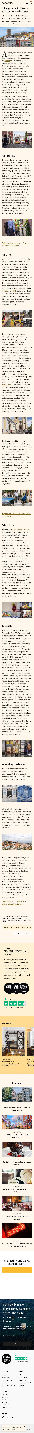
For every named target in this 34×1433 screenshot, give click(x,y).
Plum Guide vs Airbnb (8, 1385)
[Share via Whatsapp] (22, 933)
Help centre (22, 1375)
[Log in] (28, 3)
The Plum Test (6, 1405)
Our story (5, 1397)
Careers (4, 1407)
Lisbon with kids (10, 291)
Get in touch (23, 1377)
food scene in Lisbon (21, 529)
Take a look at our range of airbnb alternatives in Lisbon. (16, 244)
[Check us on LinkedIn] (12, 1417)
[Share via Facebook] (15, 933)
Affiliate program (7, 1380)
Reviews (21, 1385)
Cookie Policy (11, 1429)
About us (4, 1395)
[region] (17, 1047)
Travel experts (23, 1380)
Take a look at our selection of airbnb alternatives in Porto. (14, 902)
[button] (7, 2)
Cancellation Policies (25, 1383)
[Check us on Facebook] (8, 1417)
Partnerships (6, 1377)
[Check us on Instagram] (3, 1417)
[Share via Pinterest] (26, 933)
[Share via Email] (30, 933)
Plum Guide (6, 384)
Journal (4, 1383)
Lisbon (7, 60)
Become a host (7, 1375)
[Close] (24, 1426)
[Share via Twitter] (18, 933)
